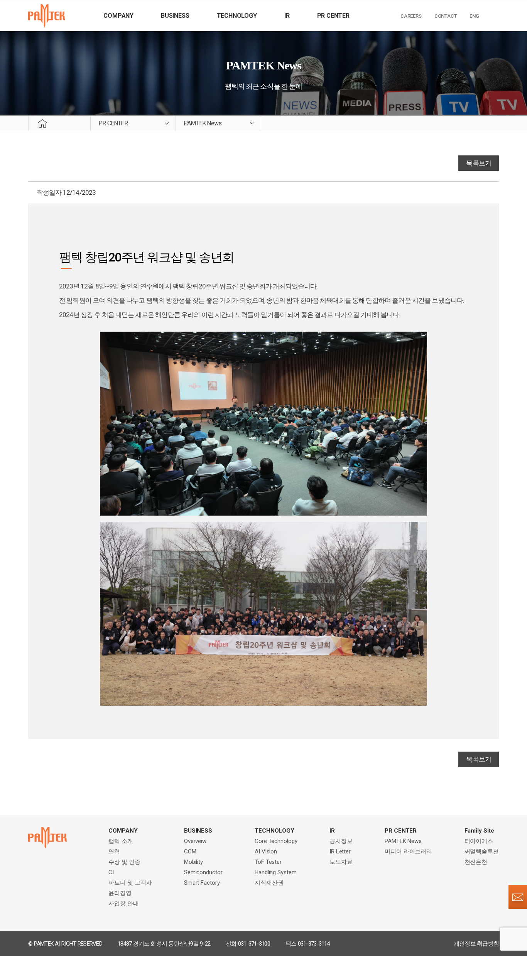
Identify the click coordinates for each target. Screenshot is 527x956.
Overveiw (195, 841)
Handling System (276, 872)
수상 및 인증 (124, 861)
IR (287, 15)
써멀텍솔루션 (482, 851)
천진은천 (476, 861)
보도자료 (341, 861)
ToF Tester (268, 861)
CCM (190, 851)
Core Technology (276, 841)
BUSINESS (175, 15)
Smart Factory (202, 882)
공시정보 (341, 841)
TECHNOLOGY (237, 15)
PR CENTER (333, 15)
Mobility (193, 861)
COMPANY (118, 15)
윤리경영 (120, 893)
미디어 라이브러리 (408, 851)
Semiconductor (203, 872)
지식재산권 (269, 882)
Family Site (479, 830)
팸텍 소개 (120, 841)
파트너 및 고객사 (130, 882)
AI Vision (266, 851)
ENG (474, 16)
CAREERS (411, 16)
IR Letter (340, 851)
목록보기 (478, 163)
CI (111, 872)
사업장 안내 (123, 903)
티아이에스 (479, 841)
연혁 (114, 851)
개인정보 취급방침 (476, 943)
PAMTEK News (403, 841)
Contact (445, 16)
